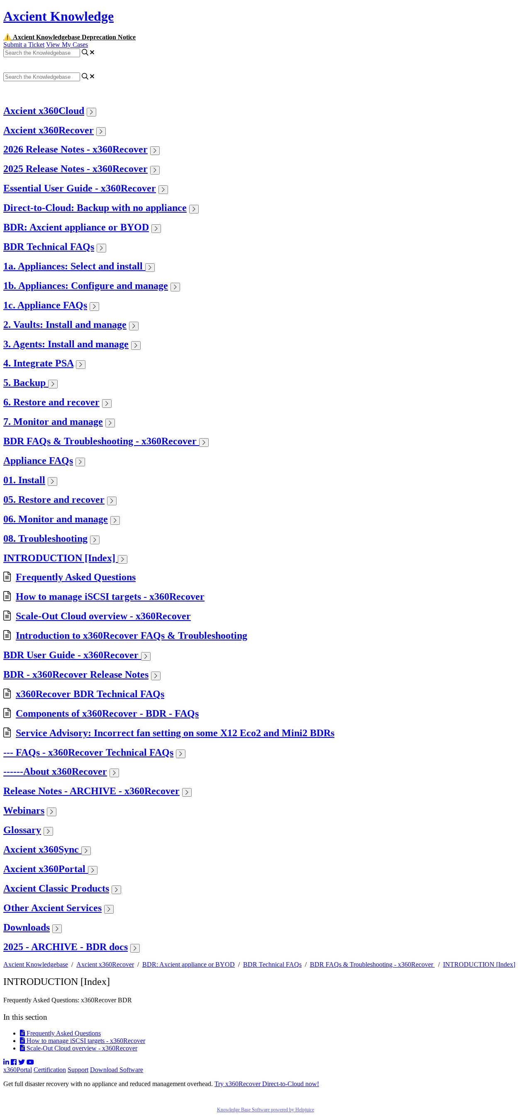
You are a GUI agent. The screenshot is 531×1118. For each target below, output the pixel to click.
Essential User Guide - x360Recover (79, 188)
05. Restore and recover (54, 499)
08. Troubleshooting (45, 538)
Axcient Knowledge (58, 16)
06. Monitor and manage (55, 519)
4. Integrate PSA (38, 363)
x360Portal (17, 1069)
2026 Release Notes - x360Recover (75, 149)
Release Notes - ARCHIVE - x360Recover (91, 791)
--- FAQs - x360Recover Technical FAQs (88, 752)
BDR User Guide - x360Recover (72, 655)
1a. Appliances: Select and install (74, 266)
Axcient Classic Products (56, 888)
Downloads (26, 927)
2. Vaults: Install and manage (65, 324)
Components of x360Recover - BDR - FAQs (107, 713)
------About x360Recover (55, 771)
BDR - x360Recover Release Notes (76, 674)
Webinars (23, 810)
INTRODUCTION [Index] (60, 558)
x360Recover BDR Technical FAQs (90, 694)
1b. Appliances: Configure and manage (85, 285)
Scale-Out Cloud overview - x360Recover (103, 616)
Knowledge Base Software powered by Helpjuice (265, 1110)
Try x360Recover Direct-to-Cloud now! (266, 1083)
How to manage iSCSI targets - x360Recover (110, 596)
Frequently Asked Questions (76, 577)
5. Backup (25, 382)
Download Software (116, 1069)
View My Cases (67, 44)
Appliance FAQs (38, 460)
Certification (50, 1069)
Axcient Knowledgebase (35, 964)
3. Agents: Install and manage (66, 344)
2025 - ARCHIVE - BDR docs (65, 946)
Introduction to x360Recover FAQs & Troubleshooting (131, 635)
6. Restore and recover (51, 402)
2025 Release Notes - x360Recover (75, 168)
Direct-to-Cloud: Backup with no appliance (95, 207)
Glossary (22, 830)
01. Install (24, 480)
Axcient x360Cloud (43, 110)
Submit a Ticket (23, 44)
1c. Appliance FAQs (45, 305)
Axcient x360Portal (45, 868)
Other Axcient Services (52, 907)
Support (78, 1069)
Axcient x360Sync (42, 849)
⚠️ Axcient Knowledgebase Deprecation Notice (69, 37)
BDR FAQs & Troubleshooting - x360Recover (101, 441)
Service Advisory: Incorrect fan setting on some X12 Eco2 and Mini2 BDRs (175, 733)
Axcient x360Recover (48, 130)
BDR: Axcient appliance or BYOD (76, 227)
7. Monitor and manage (53, 421)
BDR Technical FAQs (48, 246)
